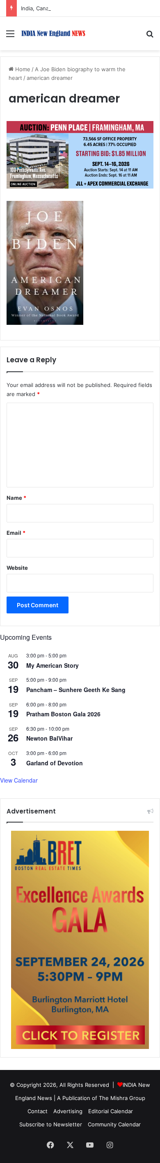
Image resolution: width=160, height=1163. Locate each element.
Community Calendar (114, 1124)
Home (22, 69)
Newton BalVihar (49, 738)
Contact (37, 1111)
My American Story (52, 665)
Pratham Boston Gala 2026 (63, 714)
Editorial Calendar (110, 1111)
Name (16, 497)
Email (16, 532)
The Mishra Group (122, 1098)
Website (17, 567)
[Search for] (150, 36)
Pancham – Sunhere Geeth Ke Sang (76, 689)
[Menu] (10, 36)
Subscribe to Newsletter (50, 1124)
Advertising (67, 1111)
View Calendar (19, 780)
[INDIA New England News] (53, 33)
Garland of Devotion (54, 763)
